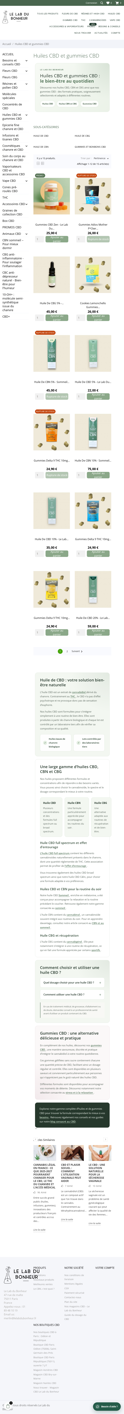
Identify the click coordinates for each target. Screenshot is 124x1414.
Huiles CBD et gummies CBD (12, 116)
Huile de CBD (40, 135)
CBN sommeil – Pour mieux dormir (12, 244)
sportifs (96, 950)
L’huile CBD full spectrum (55, 853)
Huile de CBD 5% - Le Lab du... (93, 382)
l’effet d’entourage (76, 865)
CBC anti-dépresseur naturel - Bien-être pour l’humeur (12, 280)
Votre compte (104, 1268)
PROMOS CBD (11, 227)
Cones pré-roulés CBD (10, 189)
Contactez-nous (72, 1297)
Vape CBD (9, 181)
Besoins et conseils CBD (11, 62)
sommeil (60, 908)
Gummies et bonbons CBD (90, 146)
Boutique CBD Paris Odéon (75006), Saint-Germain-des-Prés (45, 1348)
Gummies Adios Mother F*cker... (93, 226)
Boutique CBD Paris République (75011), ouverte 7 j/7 (44, 1361)
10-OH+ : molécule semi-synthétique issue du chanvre (12, 302)
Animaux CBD (11, 234)
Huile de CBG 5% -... (52, 303)
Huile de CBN (41, 146)
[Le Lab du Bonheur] (15, 17)
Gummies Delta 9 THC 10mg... (52, 460)
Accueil (8, 54)
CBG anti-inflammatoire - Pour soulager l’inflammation (13, 260)
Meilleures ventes (43, 1284)
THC (5, 197)
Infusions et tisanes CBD (10, 137)
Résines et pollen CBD (10, 85)
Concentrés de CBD (12, 106)
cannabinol (73, 914)
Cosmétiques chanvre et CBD (12, 148)
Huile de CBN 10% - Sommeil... (93, 460)
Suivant (78, 651)
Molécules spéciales (9, 96)
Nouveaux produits (43, 1279)
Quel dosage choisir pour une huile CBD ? (68, 982)
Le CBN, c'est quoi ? (43, 1288)
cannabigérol (75, 941)
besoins (44, 1117)
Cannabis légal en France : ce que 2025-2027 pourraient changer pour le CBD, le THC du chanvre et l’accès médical (44, 1176)
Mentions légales (73, 1283)
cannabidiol (79, 692)
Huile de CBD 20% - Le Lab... (93, 618)
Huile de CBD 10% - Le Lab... (51, 539)
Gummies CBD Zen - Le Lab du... (51, 226)
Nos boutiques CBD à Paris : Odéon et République (44, 1336)
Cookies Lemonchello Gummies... (93, 305)
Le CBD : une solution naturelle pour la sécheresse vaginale (97, 1173)
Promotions (39, 1275)
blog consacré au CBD (63, 1121)
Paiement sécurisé (74, 1292)
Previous (36, 1139)
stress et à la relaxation (80, 1092)
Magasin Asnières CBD (45, 1369)
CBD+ (6, 316)
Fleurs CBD (9, 71)
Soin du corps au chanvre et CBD (13, 158)
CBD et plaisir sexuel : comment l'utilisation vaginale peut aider (71, 1173)
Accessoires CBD (13, 204)
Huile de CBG (82, 135)
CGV (66, 1288)
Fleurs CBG (9, 77)
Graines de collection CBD (12, 212)
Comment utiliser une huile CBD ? (63, 994)
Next (105, 1139)
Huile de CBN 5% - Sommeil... (51, 382)
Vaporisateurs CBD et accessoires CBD (13, 170)
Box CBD (8, 221)
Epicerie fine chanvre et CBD (12, 127)
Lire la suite (39, 1229)
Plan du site (70, 1301)
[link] (51, 196)
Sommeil (64, 895)
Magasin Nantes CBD (44, 1383)
